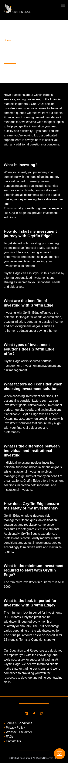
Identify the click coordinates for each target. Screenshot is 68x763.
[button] (63, 5)
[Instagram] (41, 713)
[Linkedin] (26, 713)
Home (7, 40)
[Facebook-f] (34, 713)
